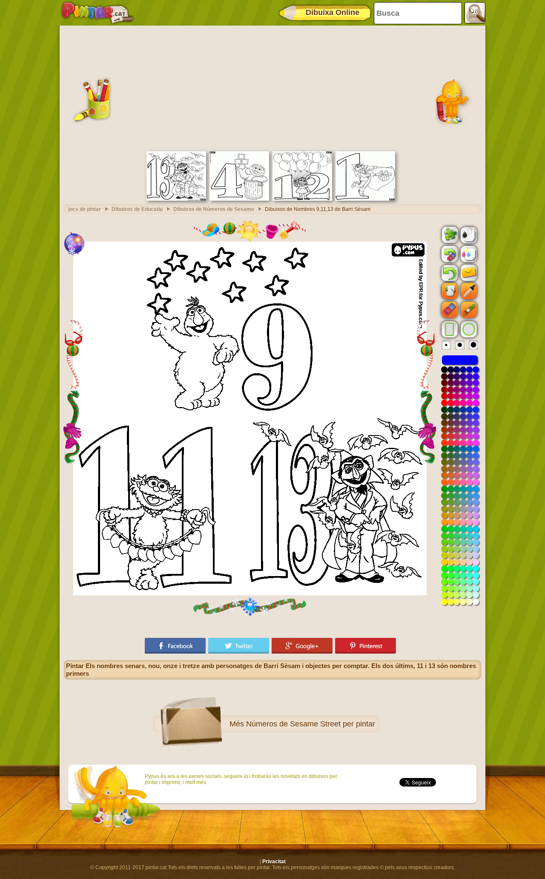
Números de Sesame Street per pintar (310, 724)
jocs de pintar (84, 209)
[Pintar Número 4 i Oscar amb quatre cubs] (239, 199)
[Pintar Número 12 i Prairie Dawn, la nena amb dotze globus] (302, 199)
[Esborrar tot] (449, 254)
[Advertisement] (272, 87)
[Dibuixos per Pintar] (97, 13)
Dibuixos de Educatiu (137, 209)
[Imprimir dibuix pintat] (468, 253)
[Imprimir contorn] (468, 234)
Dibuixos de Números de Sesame (213, 209)
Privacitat (274, 862)
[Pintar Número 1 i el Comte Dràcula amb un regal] (365, 199)
